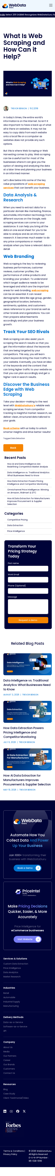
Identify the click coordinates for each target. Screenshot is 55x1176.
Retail (6, 993)
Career (6, 1060)
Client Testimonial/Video (16, 1097)
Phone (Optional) (17, 585)
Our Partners (9, 1055)
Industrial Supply (11, 1001)
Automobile (9, 997)
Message (13, 596)
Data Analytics (10, 972)
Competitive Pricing (17, 519)
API (4, 1030)
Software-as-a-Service (15, 1026)
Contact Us (9, 1073)
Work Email (13, 574)
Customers (9, 1068)
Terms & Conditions (13, 1150)
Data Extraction (18, 438)
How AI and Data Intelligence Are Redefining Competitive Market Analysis (27, 465)
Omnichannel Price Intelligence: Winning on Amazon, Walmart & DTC (28, 491)
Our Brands (9, 1064)
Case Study (9, 1093)
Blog (5, 1089)
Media (6, 1051)
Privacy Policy (10, 1154)
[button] (51, 6)
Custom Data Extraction (15, 963)
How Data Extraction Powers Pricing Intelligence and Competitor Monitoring (27, 483)
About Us (7, 1047)
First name (13, 563)
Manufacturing (11, 1005)
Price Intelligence (16, 531)
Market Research (12, 976)
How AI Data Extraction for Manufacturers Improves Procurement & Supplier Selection (28, 501)
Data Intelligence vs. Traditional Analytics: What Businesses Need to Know (28, 474)
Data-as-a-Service (13, 1022)
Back (13, 448)
